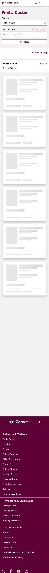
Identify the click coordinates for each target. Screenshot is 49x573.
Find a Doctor (9, 439)
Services (6, 449)
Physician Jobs (9, 505)
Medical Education (11, 515)
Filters (26, 42)
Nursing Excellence (12, 520)
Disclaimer (8, 547)
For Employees (10, 510)
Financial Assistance (12, 494)
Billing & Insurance (11, 459)
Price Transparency (12, 484)
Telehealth (8, 489)
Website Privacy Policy (13, 557)
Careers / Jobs (9, 542)
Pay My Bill (8, 464)
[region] (24, 244)
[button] (45, 3)
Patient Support (10, 454)
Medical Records (10, 474)
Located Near (9, 29)
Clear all (43, 63)
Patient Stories (10, 469)
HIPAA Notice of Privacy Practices (18, 552)
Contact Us (8, 537)
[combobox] (24, 23)
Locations (7, 444)
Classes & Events (10, 479)
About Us (7, 532)
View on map (40, 52)
